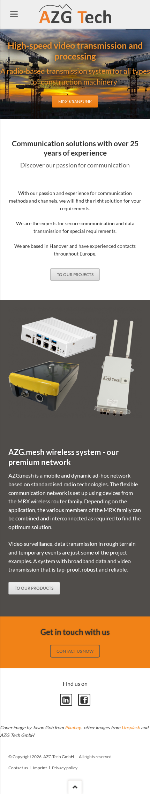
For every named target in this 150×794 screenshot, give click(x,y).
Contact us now (75, 651)
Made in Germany (113, 113)
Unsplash (130, 727)
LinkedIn (66, 700)
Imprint (40, 767)
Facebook (84, 700)
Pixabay (73, 727)
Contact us (18, 767)
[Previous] (7, 74)
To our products (34, 588)
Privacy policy (64, 767)
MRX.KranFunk (35, 113)
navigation (14, 14)
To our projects (75, 274)
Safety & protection (73, 113)
